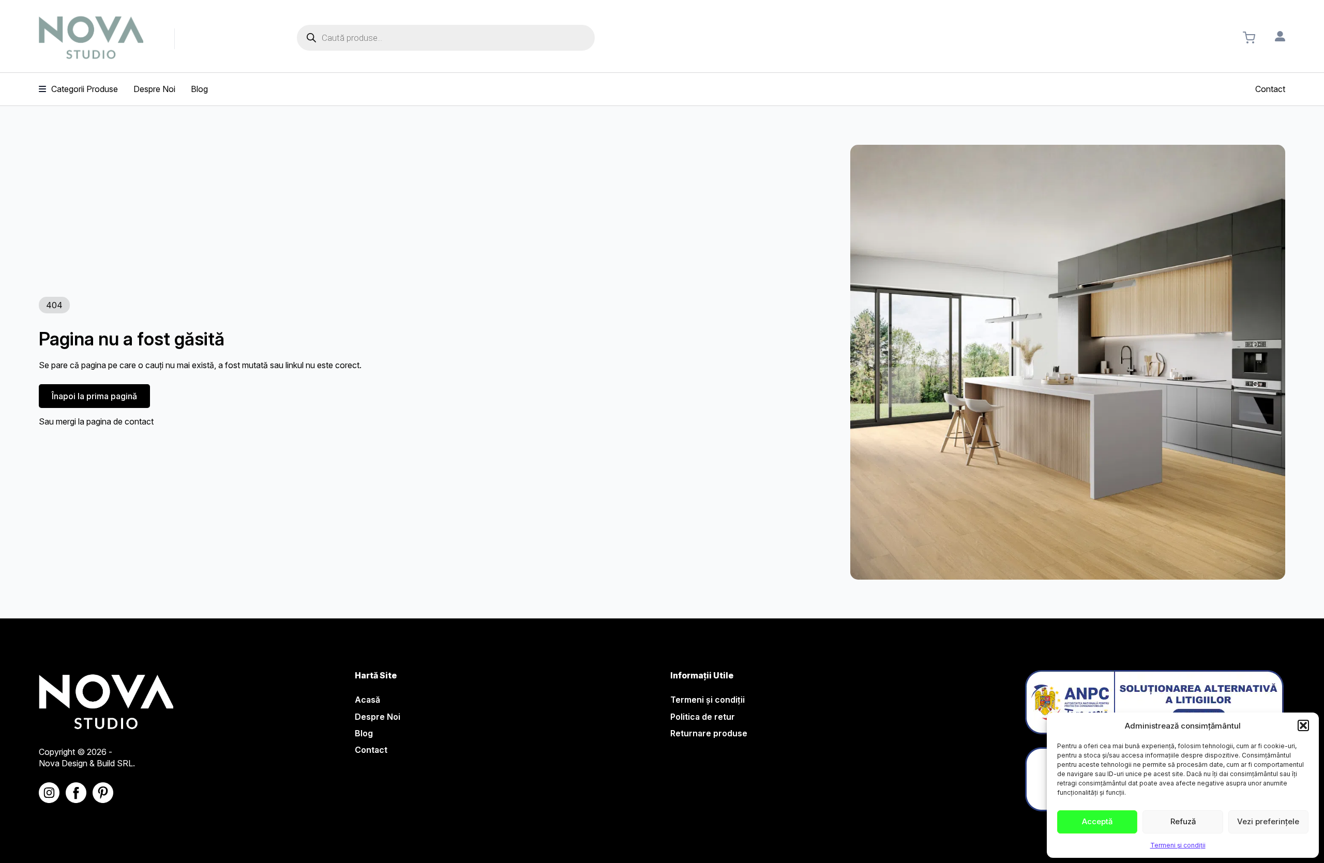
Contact (371, 750)
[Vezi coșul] (1249, 38)
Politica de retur (702, 716)
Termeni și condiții (1178, 845)
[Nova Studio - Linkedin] (103, 792)
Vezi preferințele (1268, 821)
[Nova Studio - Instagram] (49, 792)
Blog (364, 733)
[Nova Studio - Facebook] (76, 792)
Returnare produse (708, 733)
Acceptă (1097, 821)
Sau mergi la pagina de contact (96, 421)
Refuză (1183, 821)
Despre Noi (377, 716)
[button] (1303, 725)
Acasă (367, 699)
